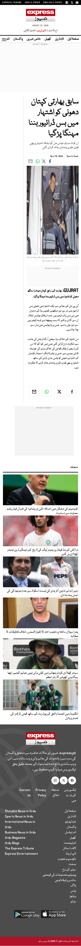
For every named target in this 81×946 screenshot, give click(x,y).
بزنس (73, 891)
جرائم (73, 901)
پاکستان (18, 39)
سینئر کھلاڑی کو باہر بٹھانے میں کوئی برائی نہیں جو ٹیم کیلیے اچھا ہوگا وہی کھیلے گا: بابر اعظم (42, 675)
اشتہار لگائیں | (30, 31)
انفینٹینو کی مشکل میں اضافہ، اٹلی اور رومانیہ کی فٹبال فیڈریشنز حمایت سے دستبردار (42, 511)
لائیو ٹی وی (41, 31)
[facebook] (71, 392)
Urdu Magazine (15, 837)
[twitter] (59, 392)
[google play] (27, 915)
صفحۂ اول (73, 39)
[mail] (34, 392)
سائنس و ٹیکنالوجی (65, 880)
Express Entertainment (21, 853)
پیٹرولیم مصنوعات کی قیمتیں (59, 875)
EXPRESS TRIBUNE (12, 2)
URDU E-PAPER (32, 2)
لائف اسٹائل (69, 848)
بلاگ (73, 885)
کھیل (48, 39)
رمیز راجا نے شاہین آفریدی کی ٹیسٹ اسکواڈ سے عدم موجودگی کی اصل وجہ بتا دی (42, 593)
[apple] (54, 915)
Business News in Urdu (20, 832)
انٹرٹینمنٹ (70, 843)
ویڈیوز (73, 896)
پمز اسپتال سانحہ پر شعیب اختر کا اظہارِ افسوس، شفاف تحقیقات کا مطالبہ (42, 634)
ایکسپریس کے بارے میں (70, 795)
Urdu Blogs (12, 843)
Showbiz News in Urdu (20, 811)
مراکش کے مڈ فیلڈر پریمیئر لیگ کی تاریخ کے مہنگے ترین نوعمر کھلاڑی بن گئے (42, 552)
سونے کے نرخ (69, 869)
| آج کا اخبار (52, 31)
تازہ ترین (59, 39)
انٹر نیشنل (70, 832)
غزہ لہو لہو (70, 821)
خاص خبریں (34, 39)
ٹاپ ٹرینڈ (71, 853)
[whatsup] (46, 392)
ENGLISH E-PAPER (52, 2)
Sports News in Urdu (19, 816)
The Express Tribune (19, 848)
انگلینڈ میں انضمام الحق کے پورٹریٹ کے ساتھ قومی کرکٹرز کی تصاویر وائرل (44, 716)
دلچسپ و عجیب (67, 859)
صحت (72, 864)
